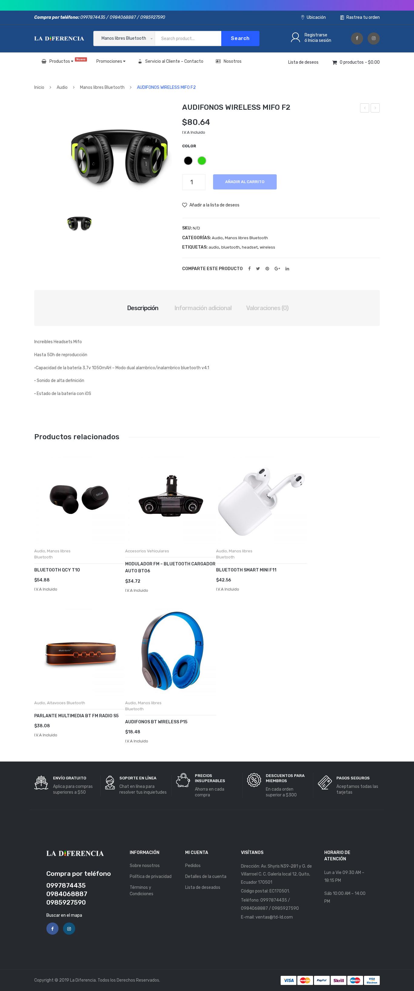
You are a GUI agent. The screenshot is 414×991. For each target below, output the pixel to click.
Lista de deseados (202, 887)
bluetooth (230, 247)
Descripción (142, 308)
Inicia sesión (319, 40)
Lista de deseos (303, 62)
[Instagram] (374, 38)
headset (250, 247)
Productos (67, 61)
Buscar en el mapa (64, 915)
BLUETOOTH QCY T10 (57, 570)
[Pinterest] (267, 268)
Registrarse (316, 35)
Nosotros (233, 61)
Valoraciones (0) (267, 308)
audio (214, 247)
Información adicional (203, 308)
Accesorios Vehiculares (147, 551)
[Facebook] (357, 38)
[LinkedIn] (287, 268)
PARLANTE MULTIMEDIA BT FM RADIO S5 (76, 715)
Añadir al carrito (244, 181)
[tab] (142, 308)
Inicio (39, 87)
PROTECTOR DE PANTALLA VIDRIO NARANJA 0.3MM (375, 108)
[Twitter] (258, 268)
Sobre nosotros (145, 865)
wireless (267, 247)
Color (189, 146)
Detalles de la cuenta (205, 876)
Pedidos (193, 865)
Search (240, 38)
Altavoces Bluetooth (66, 703)
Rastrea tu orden (363, 17)
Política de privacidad (151, 876)
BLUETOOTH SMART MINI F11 (246, 570)
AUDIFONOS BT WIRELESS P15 (156, 722)
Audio (62, 87)
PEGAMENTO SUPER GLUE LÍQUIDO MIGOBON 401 (365, 108)
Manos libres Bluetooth (102, 87)
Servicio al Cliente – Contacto (174, 61)
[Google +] (277, 268)
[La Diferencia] (59, 38)
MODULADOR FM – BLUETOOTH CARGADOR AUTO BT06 (170, 567)
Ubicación (316, 17)
